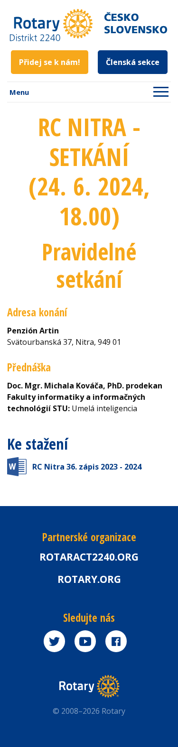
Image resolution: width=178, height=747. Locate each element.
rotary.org (89, 579)
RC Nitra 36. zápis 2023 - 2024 (86, 466)
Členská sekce (132, 62)
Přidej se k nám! (49, 62)
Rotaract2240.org (89, 556)
